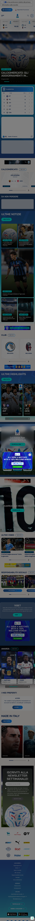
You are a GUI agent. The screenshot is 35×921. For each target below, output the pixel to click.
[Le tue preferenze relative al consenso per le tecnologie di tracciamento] (32, 918)
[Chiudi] (29, 454)
